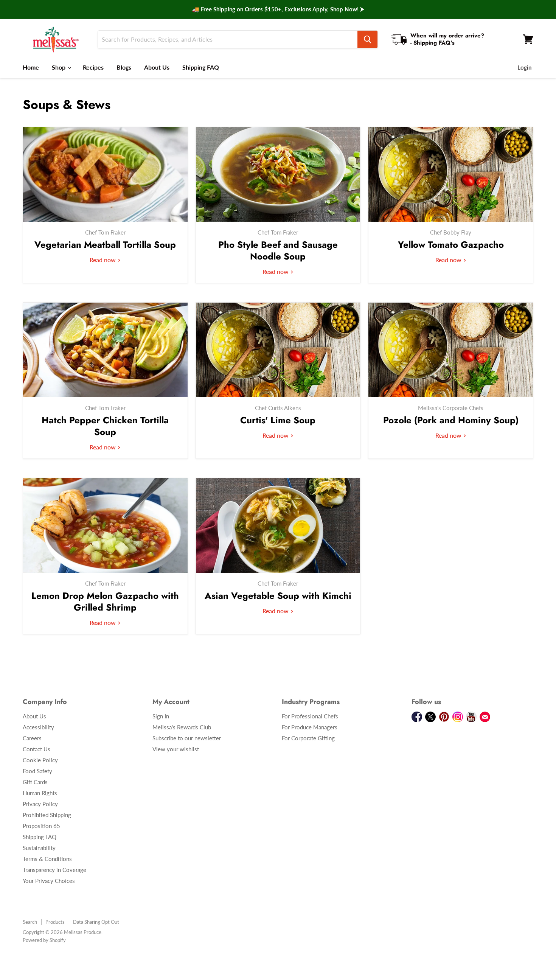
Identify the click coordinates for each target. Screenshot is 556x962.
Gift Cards (35, 782)
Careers (32, 738)
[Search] (367, 39)
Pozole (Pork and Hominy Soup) (451, 420)
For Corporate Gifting (308, 738)
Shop (59, 67)
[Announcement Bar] (278, 9)
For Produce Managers (309, 727)
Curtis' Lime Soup (277, 420)
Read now (103, 259)
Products (55, 922)
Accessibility (38, 727)
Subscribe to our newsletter (186, 738)
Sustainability (39, 847)
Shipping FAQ (200, 67)
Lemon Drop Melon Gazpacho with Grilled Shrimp (105, 601)
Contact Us (36, 749)
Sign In (160, 716)
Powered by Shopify (44, 940)
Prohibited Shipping (47, 814)
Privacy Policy (40, 803)
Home (31, 67)
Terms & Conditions (47, 858)
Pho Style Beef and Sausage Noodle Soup (278, 250)
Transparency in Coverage (54, 869)
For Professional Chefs (310, 716)
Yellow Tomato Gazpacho (451, 244)
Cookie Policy (40, 760)
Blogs (123, 67)
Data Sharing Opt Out (96, 922)
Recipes (93, 67)
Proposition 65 (41, 825)
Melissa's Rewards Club (181, 727)
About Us (156, 67)
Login (524, 67)
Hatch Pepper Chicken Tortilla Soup (105, 425)
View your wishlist (175, 749)
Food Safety (37, 771)
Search (30, 922)
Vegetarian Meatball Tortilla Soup (105, 244)
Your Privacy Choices (49, 880)
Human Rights (40, 792)
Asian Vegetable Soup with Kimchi (278, 595)
